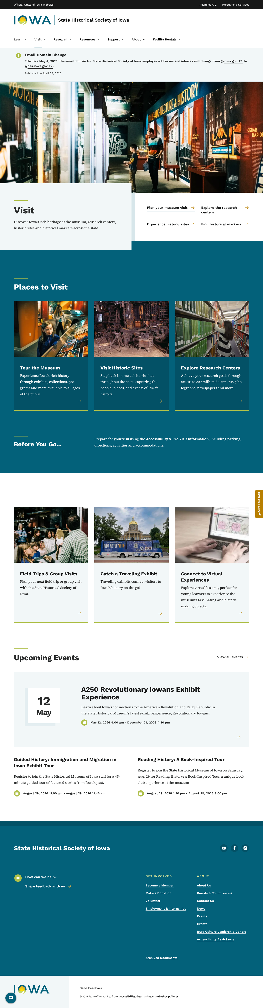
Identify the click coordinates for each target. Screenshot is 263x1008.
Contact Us (205, 901)
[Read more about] (239, 737)
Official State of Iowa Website (34, 4)
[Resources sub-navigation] (98, 39)
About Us (204, 885)
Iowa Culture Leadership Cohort (221, 931)
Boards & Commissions (214, 893)
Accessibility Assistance (215, 939)
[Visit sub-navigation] (44, 39)
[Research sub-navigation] (70, 39)
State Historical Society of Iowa (93, 20)
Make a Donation (158, 893)
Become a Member (160, 885)
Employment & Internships (166, 908)
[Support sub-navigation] (123, 39)
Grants (202, 924)
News (201, 908)
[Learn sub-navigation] (25, 39)
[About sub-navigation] (144, 39)
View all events (230, 657)
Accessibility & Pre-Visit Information (177, 438)
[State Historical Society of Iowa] (33, 20)
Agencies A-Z (208, 4)
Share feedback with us (45, 886)
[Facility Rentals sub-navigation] (179, 39)
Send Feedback (91, 988)
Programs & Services (235, 4)
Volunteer (153, 901)
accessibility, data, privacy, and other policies (148, 996)
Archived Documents (162, 958)
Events (202, 916)
